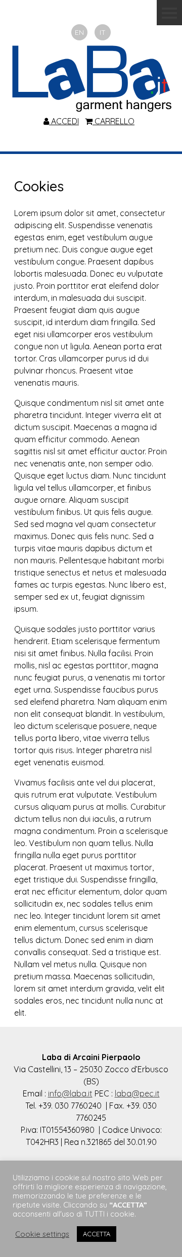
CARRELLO (113, 121)
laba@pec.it (137, 1093)
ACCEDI (64, 121)
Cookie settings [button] (42, 1234)
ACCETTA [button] (96, 1234)
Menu (169, 12)
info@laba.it (70, 1093)
